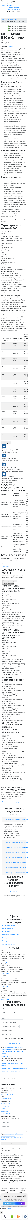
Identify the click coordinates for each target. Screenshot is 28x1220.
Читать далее (6, 443)
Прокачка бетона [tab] (8, 583)
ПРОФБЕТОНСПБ (6, 1057)
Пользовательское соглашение (10, 1072)
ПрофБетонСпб (14, 7)
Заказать (11, 46)
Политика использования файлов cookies (14, 1068)
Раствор (3, 1108)
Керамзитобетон (6, 1113)
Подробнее (5, 566)
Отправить (14, 1144)
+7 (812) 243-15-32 (14, 9)
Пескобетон (5, 1106)
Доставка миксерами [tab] (9, 581)
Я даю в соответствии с (13, 1050)
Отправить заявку (14, 1043)
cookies (9, 1208)
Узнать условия (7, 5)
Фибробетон (5, 1111)
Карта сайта (5, 1075)
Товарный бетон (6, 1104)
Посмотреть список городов (11, 802)
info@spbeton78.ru (6, 1098)
